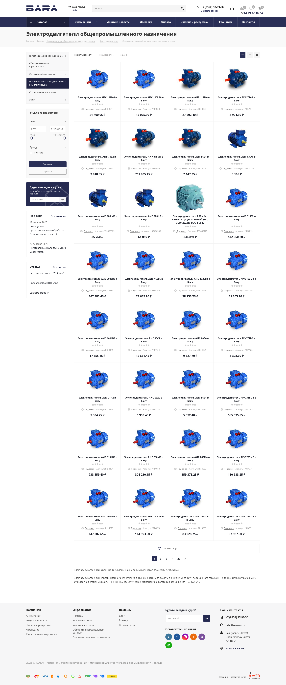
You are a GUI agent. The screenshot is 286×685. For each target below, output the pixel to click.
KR (253, 12)
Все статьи (59, 267)
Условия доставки (84, 625)
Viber (201, 637)
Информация (82, 610)
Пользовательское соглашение (91, 637)
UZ (249, 12)
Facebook (177, 637)
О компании (33, 615)
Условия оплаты (82, 620)
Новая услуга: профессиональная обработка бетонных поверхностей (47, 230)
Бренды (123, 620)
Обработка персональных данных (88, 631)
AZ (261, 12)
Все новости (58, 216)
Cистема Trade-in (39, 292)
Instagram (185, 637)
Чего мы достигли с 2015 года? (47, 273)
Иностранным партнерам (41, 634)
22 (178, 558)
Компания (33, 610)
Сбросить (48, 171)
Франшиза (32, 629)
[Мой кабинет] (232, 8)
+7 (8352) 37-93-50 (212, 7)
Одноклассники (193, 637)
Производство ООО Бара (44, 282)
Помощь (78, 615)
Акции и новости (36, 620)
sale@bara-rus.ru (235, 625)
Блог (121, 615)
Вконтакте (168, 637)
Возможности (127, 625)
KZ (245, 12)
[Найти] (182, 8)
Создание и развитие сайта (232, 676)
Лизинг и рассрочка (38, 625)
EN (257, 12)
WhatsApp (168, 645)
